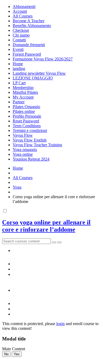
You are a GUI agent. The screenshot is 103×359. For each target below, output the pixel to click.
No (6, 354)
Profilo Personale (27, 116)
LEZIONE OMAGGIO (33, 78)
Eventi (18, 49)
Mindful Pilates (25, 92)
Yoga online (23, 154)
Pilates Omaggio (26, 106)
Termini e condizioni (30, 130)
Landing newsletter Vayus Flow (39, 73)
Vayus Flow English (29, 140)
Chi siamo (21, 35)
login (60, 323)
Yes (17, 354)
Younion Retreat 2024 (31, 159)
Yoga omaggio (25, 149)
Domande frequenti (29, 44)
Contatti (19, 40)
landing (19, 68)
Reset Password (26, 121)
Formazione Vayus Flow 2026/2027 (43, 59)
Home (18, 63)
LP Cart (19, 83)
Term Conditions (27, 125)
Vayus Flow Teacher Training (37, 145)
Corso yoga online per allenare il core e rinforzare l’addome (46, 226)
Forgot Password (27, 54)
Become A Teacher (28, 21)
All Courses (22, 16)
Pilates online (24, 111)
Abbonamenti (24, 6)
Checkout (21, 30)
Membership (23, 87)
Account (20, 11)
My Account (23, 97)
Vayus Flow (23, 135)
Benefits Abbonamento (32, 25)
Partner (19, 102)
